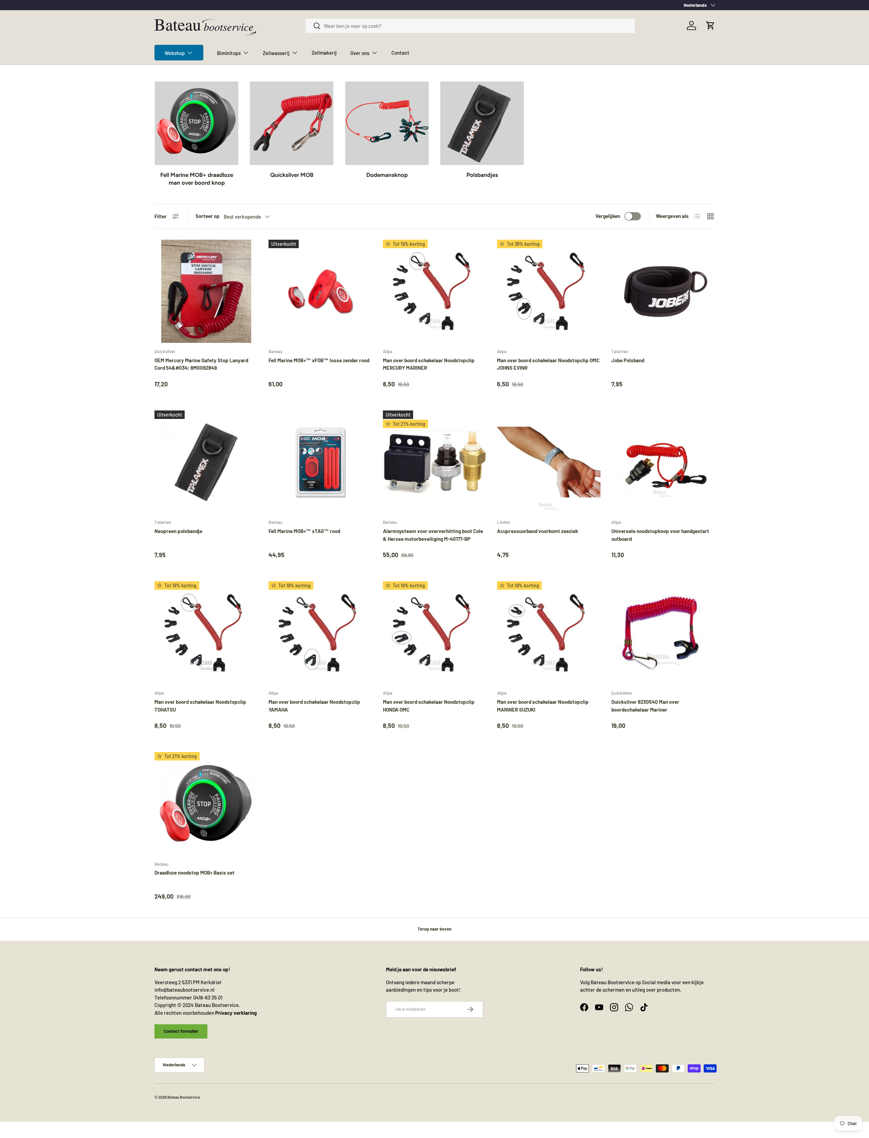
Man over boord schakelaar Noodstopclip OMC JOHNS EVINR (548, 364)
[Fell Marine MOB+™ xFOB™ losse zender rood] (320, 291)
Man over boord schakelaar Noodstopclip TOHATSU (200, 706)
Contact (400, 53)
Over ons (359, 53)
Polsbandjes (482, 174)
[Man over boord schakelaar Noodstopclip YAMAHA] (320, 632)
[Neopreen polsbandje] (206, 462)
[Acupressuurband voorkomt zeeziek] (548, 462)
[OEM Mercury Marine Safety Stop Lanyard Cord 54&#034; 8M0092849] (206, 291)
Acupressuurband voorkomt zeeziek (537, 531)
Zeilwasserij (276, 53)
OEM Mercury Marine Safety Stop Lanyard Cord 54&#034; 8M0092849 (201, 364)
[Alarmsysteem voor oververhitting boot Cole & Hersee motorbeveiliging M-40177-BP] (434, 462)
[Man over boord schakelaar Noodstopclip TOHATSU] (206, 632)
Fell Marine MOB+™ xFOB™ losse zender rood (319, 360)
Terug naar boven (434, 929)
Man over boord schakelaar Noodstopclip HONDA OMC (429, 706)
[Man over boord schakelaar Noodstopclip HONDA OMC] (434, 632)
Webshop (175, 53)
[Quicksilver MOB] (291, 123)
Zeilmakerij (324, 53)
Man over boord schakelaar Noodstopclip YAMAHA (314, 706)
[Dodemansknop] (387, 123)
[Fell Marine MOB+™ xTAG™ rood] (320, 462)
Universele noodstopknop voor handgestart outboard (660, 535)
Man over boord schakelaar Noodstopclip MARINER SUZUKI (543, 706)
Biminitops (229, 53)
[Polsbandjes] (482, 123)
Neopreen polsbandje (178, 531)
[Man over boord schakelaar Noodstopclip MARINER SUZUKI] (548, 632)
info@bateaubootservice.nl (184, 990)
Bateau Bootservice (183, 1097)
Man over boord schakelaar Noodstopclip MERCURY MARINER (429, 364)
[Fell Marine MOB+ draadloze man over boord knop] (196, 123)
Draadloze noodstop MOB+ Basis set (194, 872)
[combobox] (470, 26)
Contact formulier (181, 1031)
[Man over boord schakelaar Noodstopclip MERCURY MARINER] (434, 291)
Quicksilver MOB (291, 174)
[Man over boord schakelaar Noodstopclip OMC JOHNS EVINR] (548, 291)
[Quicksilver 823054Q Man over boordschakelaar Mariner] (663, 632)
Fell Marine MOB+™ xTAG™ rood (304, 531)
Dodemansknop (387, 174)
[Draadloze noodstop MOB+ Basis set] (206, 803)
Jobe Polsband (627, 360)
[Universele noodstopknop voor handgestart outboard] (663, 462)
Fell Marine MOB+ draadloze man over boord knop (196, 178)
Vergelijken (607, 216)
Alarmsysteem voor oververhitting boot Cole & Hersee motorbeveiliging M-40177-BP (433, 535)
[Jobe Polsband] (663, 291)
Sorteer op (208, 216)
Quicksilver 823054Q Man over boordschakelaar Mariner (645, 706)
